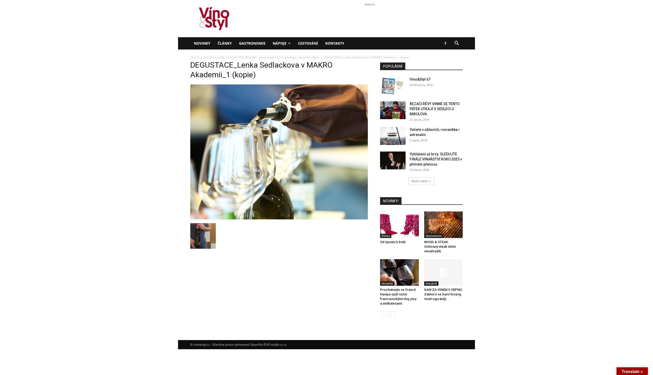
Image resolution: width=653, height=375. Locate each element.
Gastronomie (252, 43)
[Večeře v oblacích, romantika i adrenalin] (393, 136)
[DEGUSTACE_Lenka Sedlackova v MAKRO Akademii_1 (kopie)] (279, 218)
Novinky (202, 43)
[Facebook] (445, 43)
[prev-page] (383, 314)
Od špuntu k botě (393, 242)
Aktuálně (387, 283)
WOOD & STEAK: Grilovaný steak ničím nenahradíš (440, 246)
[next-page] (391, 314)
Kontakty (334, 43)
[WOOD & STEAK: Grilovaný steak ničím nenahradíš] (443, 224)
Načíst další (419, 181)
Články (225, 43)
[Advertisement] (326, 87)
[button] (456, 43)
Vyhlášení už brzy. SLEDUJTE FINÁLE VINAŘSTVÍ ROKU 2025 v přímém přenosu (436, 159)
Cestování (308, 43)
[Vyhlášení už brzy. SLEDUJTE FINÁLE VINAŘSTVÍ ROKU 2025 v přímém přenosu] (393, 160)
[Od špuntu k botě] (399, 224)
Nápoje (279, 43)
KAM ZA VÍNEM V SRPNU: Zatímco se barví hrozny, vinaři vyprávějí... (443, 294)
